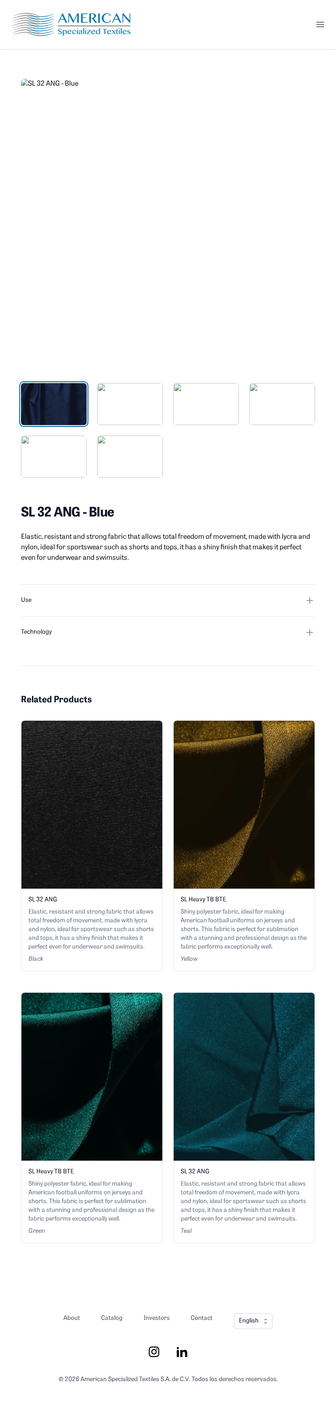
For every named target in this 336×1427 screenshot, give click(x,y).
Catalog (111, 1318)
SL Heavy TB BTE (203, 900)
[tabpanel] (168, 226)
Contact (202, 1318)
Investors (157, 1318)
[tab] (54, 404)
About (71, 1318)
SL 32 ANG (42, 900)
